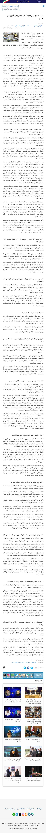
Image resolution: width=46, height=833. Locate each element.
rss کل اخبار (20, 809)
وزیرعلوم (34, 662)
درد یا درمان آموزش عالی (17, 662)
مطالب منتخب (10, 26)
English (4, 6)
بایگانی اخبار (30, 809)
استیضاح (28, 662)
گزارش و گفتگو (38, 26)
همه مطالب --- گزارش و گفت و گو (24, 26)
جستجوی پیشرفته (9, 809)
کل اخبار (39, 809)
